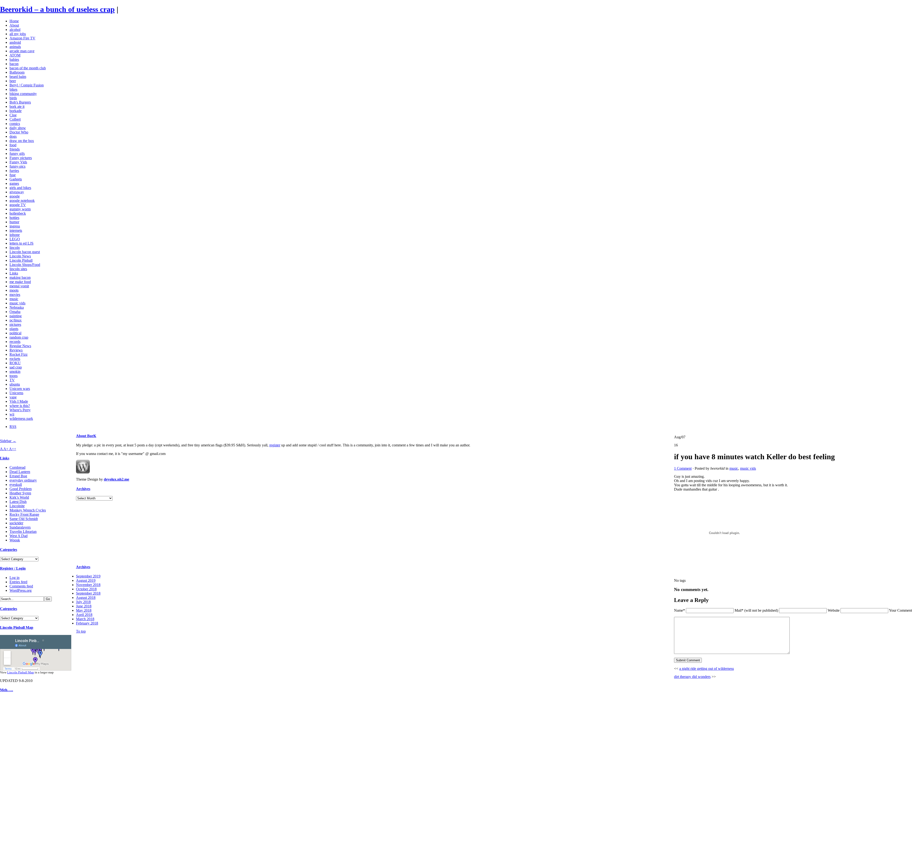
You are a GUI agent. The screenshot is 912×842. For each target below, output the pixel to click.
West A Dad (19, 536)
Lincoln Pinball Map (16, 627)
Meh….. (6, 690)
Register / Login (13, 568)
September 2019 (88, 576)
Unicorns (16, 393)
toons (14, 376)
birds (13, 98)
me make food (20, 282)
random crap (19, 337)
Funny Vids (18, 162)
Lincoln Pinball (21, 260)
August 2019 (85, 580)
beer (13, 81)
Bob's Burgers (20, 102)
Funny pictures (21, 158)
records (15, 342)
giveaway (17, 192)
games (14, 183)
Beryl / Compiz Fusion (27, 85)
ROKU (15, 363)
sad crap (16, 367)
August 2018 (85, 598)
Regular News (20, 346)
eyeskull (16, 484)
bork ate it (17, 106)
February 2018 (87, 623)
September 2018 (88, 593)
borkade (16, 111)
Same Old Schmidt (24, 519)
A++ (12, 449)
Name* (679, 610)
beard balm (18, 77)
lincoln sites (18, 269)
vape (13, 397)
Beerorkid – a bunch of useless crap (57, 9)
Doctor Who (19, 132)
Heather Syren (20, 493)
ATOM (15, 55)
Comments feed (21, 586)
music (14, 299)
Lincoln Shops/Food (25, 265)
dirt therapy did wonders (692, 677)
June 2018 (83, 606)
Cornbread (17, 467)
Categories (8, 550)
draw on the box (22, 141)
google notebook (22, 201)
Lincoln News (20, 256)
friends (15, 149)
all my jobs (18, 34)
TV (12, 380)
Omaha (15, 312)
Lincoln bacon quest (25, 252)
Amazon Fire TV (22, 38)
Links (14, 273)
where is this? (20, 406)
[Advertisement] (14, 768)
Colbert (15, 119)
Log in (14, 578)
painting (16, 316)
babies (14, 59)
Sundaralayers (20, 527)
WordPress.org (21, 590)
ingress (15, 226)
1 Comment (683, 468)
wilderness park (21, 418)
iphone (15, 235)
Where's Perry (20, 410)
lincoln (15, 248)
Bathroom (17, 72)
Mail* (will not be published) (757, 610)
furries (14, 171)
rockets (15, 359)
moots (14, 290)
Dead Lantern (20, 472)
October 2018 (86, 589)
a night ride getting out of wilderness (706, 669)
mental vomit (19, 286)
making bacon (20, 277)
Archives (83, 489)
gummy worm (20, 209)
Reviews (16, 350)
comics (15, 124)
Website (834, 610)
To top (81, 631)
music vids (17, 303)
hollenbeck (18, 213)
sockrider (16, 523)
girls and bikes (20, 188)
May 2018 (83, 610)
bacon (14, 64)
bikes (13, 89)
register (274, 445)
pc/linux (16, 320)
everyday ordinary (23, 480)
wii (12, 414)
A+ (6, 449)
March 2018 (85, 619)
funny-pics (17, 166)
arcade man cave (22, 51)
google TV (18, 205)
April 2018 (84, 615)
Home (14, 21)
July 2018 (83, 602)
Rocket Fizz (19, 354)
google (15, 196)
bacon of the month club (28, 68)
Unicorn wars (20, 389)
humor (14, 222)
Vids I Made (19, 401)
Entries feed (18, 582)
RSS (13, 427)
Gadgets (16, 179)
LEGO (15, 239)
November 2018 (88, 585)
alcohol (15, 30)
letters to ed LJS (21, 243)
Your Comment (900, 610)
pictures (15, 324)
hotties (14, 218)
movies (15, 295)
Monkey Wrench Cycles (28, 510)
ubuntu (15, 384)
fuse (13, 175)
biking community (23, 94)
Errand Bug (18, 476)
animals (15, 47)
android (15, 42)
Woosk (15, 540)
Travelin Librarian (23, 532)
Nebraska (17, 307)
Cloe (13, 115)
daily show (18, 128)
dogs (13, 136)
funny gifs (17, 153)
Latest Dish (18, 502)
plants (14, 329)
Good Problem (21, 489)
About (14, 25)
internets (16, 230)
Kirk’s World (19, 497)
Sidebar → (8, 441)
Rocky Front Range (24, 514)
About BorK (86, 436)
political (15, 333)
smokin (15, 371)
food (13, 145)
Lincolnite (17, 506)
